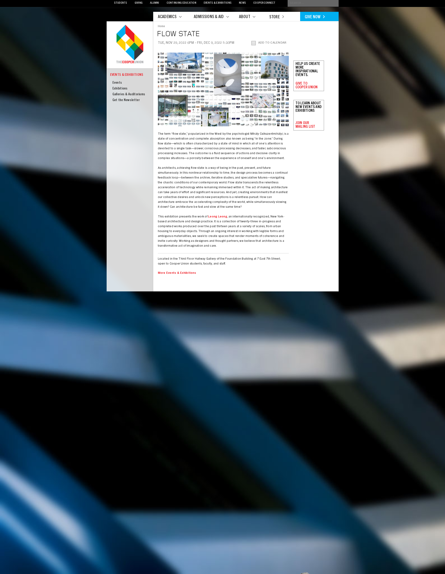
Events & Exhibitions (218, 3)
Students (120, 3)
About (244, 17)
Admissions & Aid (209, 17)
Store (274, 17)
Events (117, 83)
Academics (167, 17)
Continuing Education (181, 3)
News (242, 3)
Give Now (313, 17)
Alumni (154, 3)
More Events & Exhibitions (177, 273)
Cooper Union (129, 44)
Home (161, 26)
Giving (139, 3)
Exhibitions (120, 88)
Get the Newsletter (126, 100)
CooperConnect (264, 3)
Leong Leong (217, 216)
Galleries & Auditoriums (128, 94)
